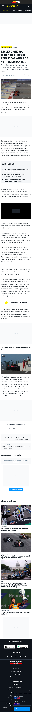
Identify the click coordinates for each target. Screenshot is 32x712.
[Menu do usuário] (28, 6)
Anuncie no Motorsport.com (16, 687)
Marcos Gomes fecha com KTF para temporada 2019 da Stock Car (14, 175)
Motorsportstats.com (16, 676)
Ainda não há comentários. (16, 460)
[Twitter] (9, 428)
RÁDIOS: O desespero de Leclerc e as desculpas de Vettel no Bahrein (14, 180)
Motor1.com (16, 668)
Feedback (16, 684)
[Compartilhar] (20, 75)
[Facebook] (5, 428)
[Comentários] (28, 75)
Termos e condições (10, 703)
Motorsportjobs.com (16, 671)
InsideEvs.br (16, 666)
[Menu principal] (3, 6)
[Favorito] (24, 75)
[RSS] (25, 656)
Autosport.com (16, 674)
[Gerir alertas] (26, 428)
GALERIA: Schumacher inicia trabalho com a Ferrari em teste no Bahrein (16, 170)
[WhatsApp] (13, 428)
